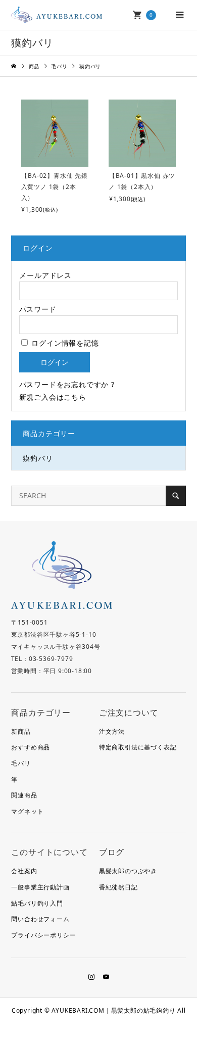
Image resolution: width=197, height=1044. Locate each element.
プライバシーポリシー (43, 935)
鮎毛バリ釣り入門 (37, 903)
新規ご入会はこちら (52, 397)
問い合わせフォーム (40, 919)
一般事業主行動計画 (40, 887)
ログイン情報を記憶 (64, 343)
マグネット (27, 811)
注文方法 (112, 731)
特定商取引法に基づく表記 (138, 747)
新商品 (20, 731)
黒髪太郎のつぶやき (128, 871)
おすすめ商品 (30, 747)
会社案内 (24, 871)
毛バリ (20, 763)
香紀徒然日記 (118, 887)
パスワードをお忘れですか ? (67, 384)
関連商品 (24, 795)
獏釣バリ (38, 458)
